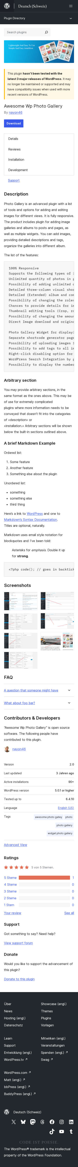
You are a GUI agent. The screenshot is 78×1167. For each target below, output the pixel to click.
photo (68, 817)
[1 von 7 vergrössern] (32, 597)
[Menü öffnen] (71, 6)
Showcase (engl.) (54, 1004)
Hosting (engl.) (15, 1018)
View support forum (18, 943)
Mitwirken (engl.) (53, 1038)
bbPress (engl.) (17, 1087)
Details (13, 139)
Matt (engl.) (14, 1080)
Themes (47, 1011)
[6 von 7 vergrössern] (69, 618)
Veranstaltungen (53, 1045)
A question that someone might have (31, 690)
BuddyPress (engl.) (20, 1094)
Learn (8, 1038)
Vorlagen (47, 1025)
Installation (16, 159)
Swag (47, 1060)
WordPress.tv (16, 1060)
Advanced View (15, 845)
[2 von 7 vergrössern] (32, 619)
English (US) (66, 808)
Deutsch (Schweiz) (27, 1112)
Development (18, 170)
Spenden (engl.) (54, 1053)
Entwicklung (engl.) (18, 1053)
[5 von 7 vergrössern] (69, 597)
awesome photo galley (48, 817)
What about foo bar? (19, 703)
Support (14, 180)
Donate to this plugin (19, 979)
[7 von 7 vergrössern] (69, 637)
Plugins (46, 1018)
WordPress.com (17, 1073)
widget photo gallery (60, 833)
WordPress (35, 514)
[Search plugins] (46, 32)
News (8, 1011)
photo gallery (64, 825)
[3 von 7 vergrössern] (32, 638)
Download (14, 123)
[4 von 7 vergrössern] (32, 657)
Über (7, 1004)
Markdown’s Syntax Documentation (30, 520)
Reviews (14, 149)
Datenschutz (13, 1025)
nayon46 (15, 112)
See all (69, 913)
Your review (12, 913)
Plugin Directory (14, 18)
